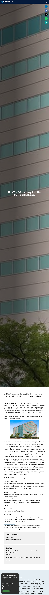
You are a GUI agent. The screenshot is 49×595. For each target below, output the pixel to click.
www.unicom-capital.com (10, 481)
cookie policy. (6, 581)
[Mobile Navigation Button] (46, 2)
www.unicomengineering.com (11, 498)
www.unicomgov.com (9, 508)
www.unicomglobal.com (10, 477)
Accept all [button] (6, 591)
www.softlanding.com (9, 523)
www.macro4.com (8, 514)
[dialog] (10, 583)
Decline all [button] (14, 591)
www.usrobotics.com (9, 491)
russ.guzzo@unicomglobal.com (13, 539)
